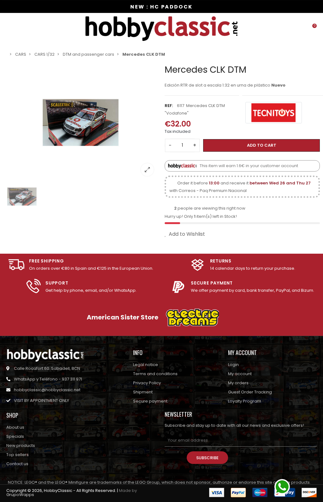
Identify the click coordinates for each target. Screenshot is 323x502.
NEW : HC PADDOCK (161, 6)
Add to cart (261, 145)
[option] (80, 123)
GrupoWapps (20, 495)
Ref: (169, 106)
